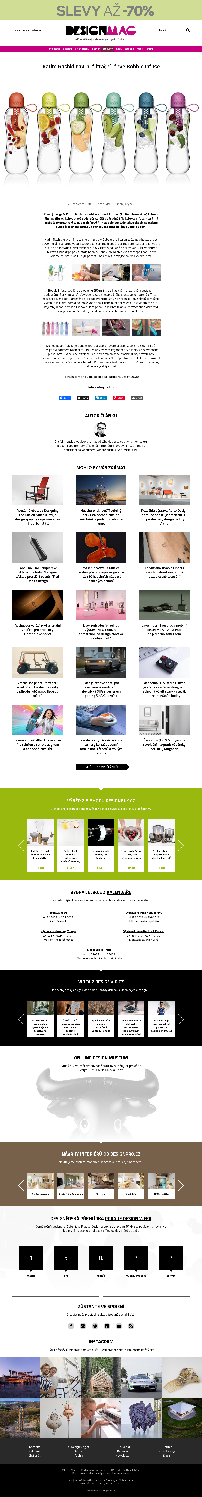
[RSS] (131, 1326)
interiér (96, 48)
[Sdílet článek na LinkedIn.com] (101, 397)
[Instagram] (83, 1326)
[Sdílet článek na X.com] (83, 397)
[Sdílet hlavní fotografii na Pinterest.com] (119, 397)
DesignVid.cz (109, 981)
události (67, 48)
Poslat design (167, 1451)
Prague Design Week (128, 1218)
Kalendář (123, 1451)
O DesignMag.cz (78, 1446)
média (140, 48)
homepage (54, 48)
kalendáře (119, 892)
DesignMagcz (109, 1349)
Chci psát (35, 1455)
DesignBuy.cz (130, 376)
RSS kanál (123, 1446)
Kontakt (34, 1446)
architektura (82, 48)
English (167, 1455)
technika (129, 48)
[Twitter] (95, 1326)
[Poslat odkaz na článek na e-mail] (137, 397)
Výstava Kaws (58, 913)
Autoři (79, 1451)
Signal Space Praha (99, 950)
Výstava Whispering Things (58, 931)
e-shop (16, 30)
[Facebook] (71, 1326)
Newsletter (123, 1455)
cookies (131, 1480)
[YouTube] (119, 1326)
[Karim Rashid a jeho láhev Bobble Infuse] (101, 134)
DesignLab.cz (108, 1490)
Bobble (98, 376)
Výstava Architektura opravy (143, 913)
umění (150, 48)
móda (119, 48)
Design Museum (110, 1057)
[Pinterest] (107, 1326)
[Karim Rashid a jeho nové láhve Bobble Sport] (55, 327)
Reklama (34, 1451)
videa (26, 30)
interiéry (36, 30)
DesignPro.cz (125, 1154)
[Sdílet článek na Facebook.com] (65, 397)
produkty (108, 48)
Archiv (79, 1455)
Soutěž (167, 1446)
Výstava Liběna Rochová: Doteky (143, 931)
